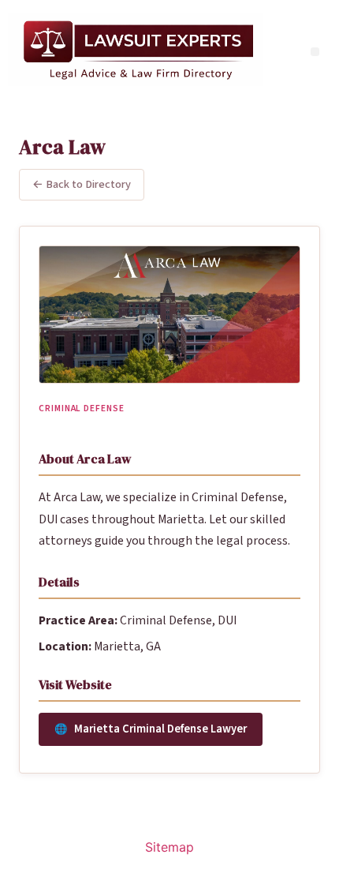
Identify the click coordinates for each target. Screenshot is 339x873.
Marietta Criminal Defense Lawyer (160, 729)
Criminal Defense (82, 408)
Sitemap (169, 847)
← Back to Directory (81, 184)
